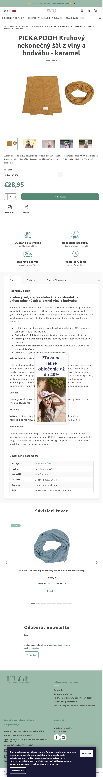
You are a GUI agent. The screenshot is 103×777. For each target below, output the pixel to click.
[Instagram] (63, 737)
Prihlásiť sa (31, 655)
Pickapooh (51, 61)
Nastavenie (18, 770)
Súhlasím (86, 753)
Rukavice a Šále (43, 463)
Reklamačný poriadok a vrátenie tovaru (74, 705)
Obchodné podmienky (65, 701)
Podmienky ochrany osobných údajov (73, 697)
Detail (50, 591)
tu (57, 763)
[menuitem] (13, 18)
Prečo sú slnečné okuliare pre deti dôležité (24, 731)
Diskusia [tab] (31, 279)
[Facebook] (57, 737)
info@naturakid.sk (63, 728)
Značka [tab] (56, 279)
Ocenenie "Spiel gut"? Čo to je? (18, 745)
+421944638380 (62, 731)
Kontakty (58, 689)
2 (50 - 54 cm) (60, 583)
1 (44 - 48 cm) (43, 583)
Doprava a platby (63, 693)
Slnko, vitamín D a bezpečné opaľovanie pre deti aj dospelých (26, 740)
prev (6, 562)
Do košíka (61, 196)
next (97, 562)
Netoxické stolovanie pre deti (18, 735)
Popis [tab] (13, 280)
